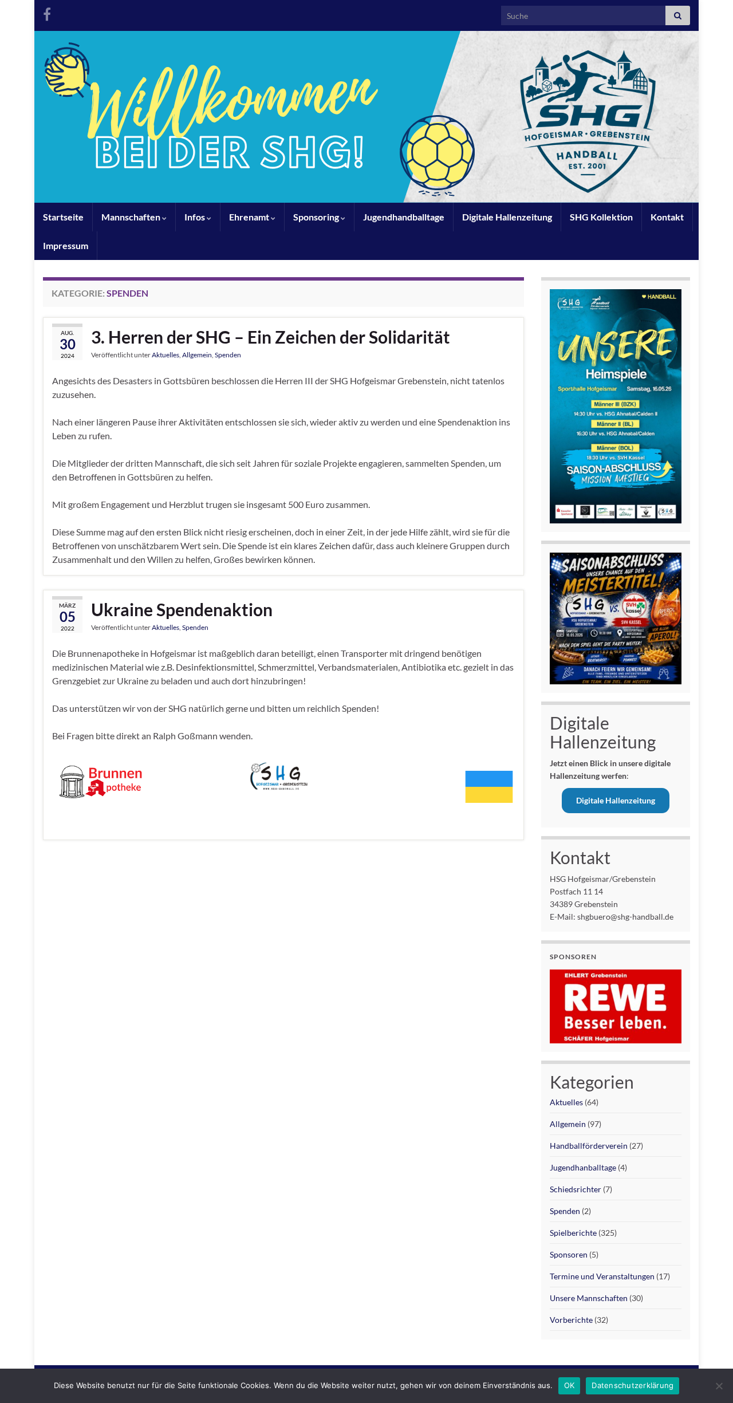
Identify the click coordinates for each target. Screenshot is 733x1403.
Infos (195, 216)
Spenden (228, 354)
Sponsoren (569, 1254)
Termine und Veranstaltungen (602, 1276)
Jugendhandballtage (403, 216)
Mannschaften (131, 216)
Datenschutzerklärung (632, 1385)
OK (569, 1385)
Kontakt (667, 216)
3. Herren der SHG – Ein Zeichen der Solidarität (270, 336)
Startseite (63, 216)
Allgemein (197, 354)
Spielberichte (573, 1233)
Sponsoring (317, 216)
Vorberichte (571, 1320)
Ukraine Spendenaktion (182, 609)
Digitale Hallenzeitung (507, 216)
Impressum (65, 245)
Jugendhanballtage (583, 1167)
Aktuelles (165, 354)
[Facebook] (47, 12)
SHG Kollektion (601, 216)
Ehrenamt (250, 216)
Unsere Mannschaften (589, 1298)
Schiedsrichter (575, 1189)
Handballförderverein (589, 1145)
